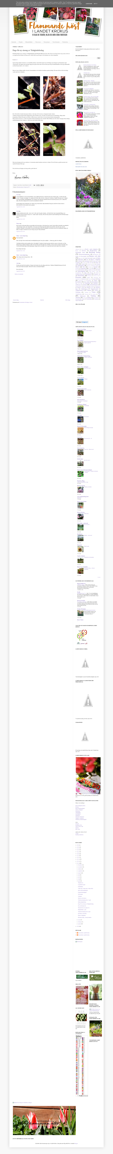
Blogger (76, 1143)
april (79, 881)
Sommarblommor (94, 284)
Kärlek (99, 269)
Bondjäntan (79, 534)
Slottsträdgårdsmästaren (82, 351)
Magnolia (91, 272)
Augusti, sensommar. (88, 357)
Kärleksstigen (80, 459)
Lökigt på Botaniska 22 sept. (82, 482)
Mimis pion (86, 513)
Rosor (95, 280)
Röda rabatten (87, 282)
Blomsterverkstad (81, 485)
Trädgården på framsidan (89, 557)
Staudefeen (78, 815)
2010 (78, 926)
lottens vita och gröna (81, 501)
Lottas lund (79, 437)
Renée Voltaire (80, 620)
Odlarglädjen (78, 812)
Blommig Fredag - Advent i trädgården (89, 568)
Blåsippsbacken (96, 254)
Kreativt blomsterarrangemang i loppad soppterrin (90, 342)
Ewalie (78, 592)
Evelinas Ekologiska (81, 609)
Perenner (78, 277)
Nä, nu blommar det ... (82, 905)
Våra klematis (56, 42)
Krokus (77, 269)
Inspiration (83, 268)
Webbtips (89, 297)
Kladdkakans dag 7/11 (81, 593)
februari (79, 921)
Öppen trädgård (79, 300)
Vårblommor (83, 296)
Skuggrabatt (87, 283)
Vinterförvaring (79, 294)
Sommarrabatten (78, 286)
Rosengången (88, 280)
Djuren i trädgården (95, 259)
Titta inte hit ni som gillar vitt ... (90, 112)
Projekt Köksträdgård (82, 892)
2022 (78, 845)
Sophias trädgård (81, 556)
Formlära (84, 262)
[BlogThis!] (38, 185)
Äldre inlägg (67, 300)
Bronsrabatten (83, 256)
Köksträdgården (81, 271)
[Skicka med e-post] (37, 185)
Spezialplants (78, 814)
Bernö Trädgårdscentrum (80, 805)
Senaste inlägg (16, 300)
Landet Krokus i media (94, 271)
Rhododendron (81, 280)
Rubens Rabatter (81, 512)
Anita (17, 263)
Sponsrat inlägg (86, 286)
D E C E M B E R (87, 390)
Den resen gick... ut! (88, 438)
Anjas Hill (79, 415)
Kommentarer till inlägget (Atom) (25, 302)
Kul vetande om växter (90, 269)
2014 (78, 857)
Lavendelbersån (78, 272)
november (80, 867)
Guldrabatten (81, 265)
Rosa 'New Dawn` (87, 368)
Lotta (17, 211)
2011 (78, 863)
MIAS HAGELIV (81, 399)
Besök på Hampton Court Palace (90, 65)
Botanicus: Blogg (80, 481)
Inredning (77, 268)
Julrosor (97, 268)
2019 (78, 847)
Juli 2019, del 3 (87, 460)
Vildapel (85, 379)
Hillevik (77, 267)
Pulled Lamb (86, 546)
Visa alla (99, 577)
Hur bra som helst (81, 600)
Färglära (83, 264)
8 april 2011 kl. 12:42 (20, 250)
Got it (95, 3)
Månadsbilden (81, 275)
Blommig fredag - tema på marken (84, 917)
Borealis (77, 807)
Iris (89, 268)
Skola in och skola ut (82, 898)
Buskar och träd (94, 256)
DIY (87, 259)
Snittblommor (78, 284)
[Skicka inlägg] (34, 185)
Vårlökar (93, 296)
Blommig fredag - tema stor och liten (91, 120)
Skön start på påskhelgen (83, 890)
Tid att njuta (80, 894)
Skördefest (95, 283)
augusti (79, 873)
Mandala (97, 272)
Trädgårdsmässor (80, 290)
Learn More (89, 3)
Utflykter (96, 290)
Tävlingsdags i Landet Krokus (89, 104)
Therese (18, 223)
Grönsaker (98, 264)
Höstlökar (90, 267)
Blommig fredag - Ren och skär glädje (91, 96)
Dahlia (98, 258)
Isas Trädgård (80, 340)
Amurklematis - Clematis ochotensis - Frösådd (91, 472)
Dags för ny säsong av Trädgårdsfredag (85, 904)
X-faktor (83, 299)
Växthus (84, 297)
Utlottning (78, 292)
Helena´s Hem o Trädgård (82, 367)
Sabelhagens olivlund (81, 404)
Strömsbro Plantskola (80, 816)
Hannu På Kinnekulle (81, 426)
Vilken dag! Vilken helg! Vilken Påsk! (85, 888)
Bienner (77, 250)
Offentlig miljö (96, 275)
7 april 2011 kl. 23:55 (20, 219)
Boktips (77, 256)
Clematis (93, 258)
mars (79, 919)
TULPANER (86, 405)
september (80, 871)
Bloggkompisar (93, 250)
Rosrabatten (78, 282)
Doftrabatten (80, 886)
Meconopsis (86, 416)
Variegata (80, 896)
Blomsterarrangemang (84, 254)
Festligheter (78, 262)
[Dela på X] (40, 185)
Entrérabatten (87, 261)
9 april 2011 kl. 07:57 (20, 271)
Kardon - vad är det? (88, 535)
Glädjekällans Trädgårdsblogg (83, 356)
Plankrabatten (78, 279)
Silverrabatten (94, 282)
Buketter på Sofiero (88, 486)
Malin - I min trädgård (21, 235)
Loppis (85, 272)
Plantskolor (83, 279)
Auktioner (77, 249)
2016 (78, 853)
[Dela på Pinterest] (43, 185)
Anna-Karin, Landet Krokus (84, 932)
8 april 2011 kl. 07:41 (20, 231)
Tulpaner (89, 290)
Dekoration (80, 259)
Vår (99, 294)
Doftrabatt (80, 261)
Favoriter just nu (95, 261)
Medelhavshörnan (20, 187)
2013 (78, 859)
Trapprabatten (97, 286)
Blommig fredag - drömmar (89, 80)
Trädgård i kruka (80, 287)
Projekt (21, 42)
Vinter (94, 292)
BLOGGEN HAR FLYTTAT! (90, 610)
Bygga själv (81, 258)
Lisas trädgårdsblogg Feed (82, 496)
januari (79, 923)
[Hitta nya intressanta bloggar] (79, 941)
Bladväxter (84, 250)
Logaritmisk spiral (81, 884)
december (80, 864)
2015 (78, 855)
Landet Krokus (78, 163)
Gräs (93, 264)
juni (79, 877)
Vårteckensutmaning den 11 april (84, 900)
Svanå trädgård (80, 377)
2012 (78, 861)
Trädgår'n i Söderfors (80, 818)
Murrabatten (88, 274)
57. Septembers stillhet (81, 352)
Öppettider (79, 497)
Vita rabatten (93, 294)
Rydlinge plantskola (79, 834)
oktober (79, 869)
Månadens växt (97, 274)
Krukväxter (82, 269)
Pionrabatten (96, 277)
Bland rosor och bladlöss (82, 567)
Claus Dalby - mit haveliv (82, 523)
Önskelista (65, 42)
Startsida (13, 42)
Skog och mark (79, 283)
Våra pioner (47, 42)
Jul (92, 268)
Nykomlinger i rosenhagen (82, 400)
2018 (78, 849)
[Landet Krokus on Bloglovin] (82, 322)
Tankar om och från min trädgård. (84, 470)
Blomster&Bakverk (81, 583)
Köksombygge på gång (88, 427)
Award (82, 249)
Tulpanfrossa (80, 882)
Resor (99, 279)
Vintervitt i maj (86, 72)
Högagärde (79, 545)
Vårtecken (78, 297)
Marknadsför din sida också (81, 166)
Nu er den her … (87, 524)
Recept (93, 279)
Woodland (77, 299)
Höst (84, 267)
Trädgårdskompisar (94, 289)
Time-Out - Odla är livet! (89, 449)
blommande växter (80, 252)
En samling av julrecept (82, 601)
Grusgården (89, 264)
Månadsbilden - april (82, 909)
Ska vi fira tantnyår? (88, 330)
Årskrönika (89, 299)
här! (17, 59)
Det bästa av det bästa (82, 913)
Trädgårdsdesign (84, 289)
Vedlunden (86, 292)
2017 (78, 851)
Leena (17, 194)
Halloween (88, 265)
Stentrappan (92, 286)
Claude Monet (87, 258)
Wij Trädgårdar (96, 297)
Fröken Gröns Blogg (81, 329)
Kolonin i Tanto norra (82, 388)
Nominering (90, 275)
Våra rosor (38, 42)
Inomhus (96, 267)
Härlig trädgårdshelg (82, 902)
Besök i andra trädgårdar (91, 249)
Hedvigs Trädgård (95, 265)
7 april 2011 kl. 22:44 (20, 206)
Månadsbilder (28, 42)
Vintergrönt (86, 294)
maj (79, 879)
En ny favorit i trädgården (89, 88)
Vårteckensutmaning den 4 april (84, 911)
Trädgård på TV (27, 187)
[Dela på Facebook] (41, 185)
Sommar (85, 284)
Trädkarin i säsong (81, 584)
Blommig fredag (94, 252)
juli (79, 875)
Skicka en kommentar (19, 274)
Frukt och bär (90, 262)
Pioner (88, 277)
